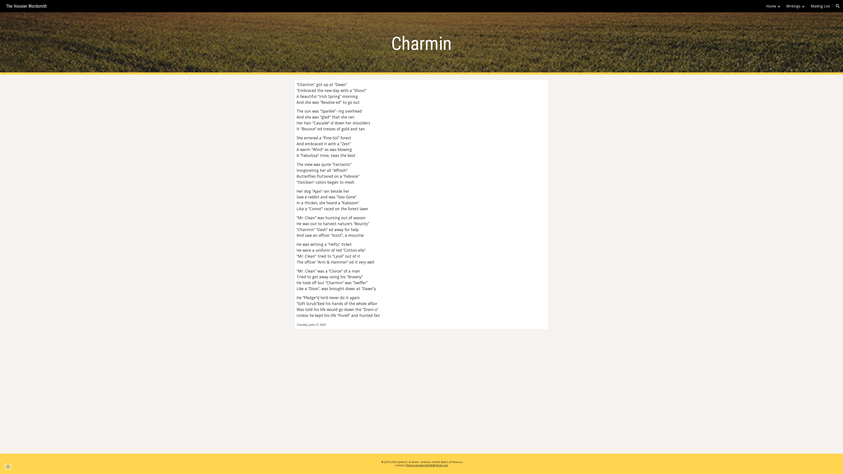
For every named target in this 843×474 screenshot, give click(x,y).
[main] (421, 43)
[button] (837, 6)
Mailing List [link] (820, 6)
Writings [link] (793, 6)
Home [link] (771, 6)
